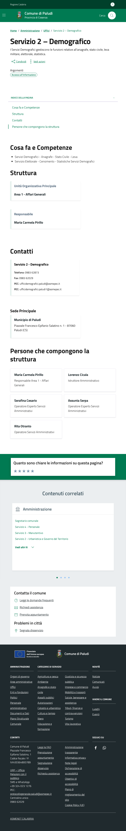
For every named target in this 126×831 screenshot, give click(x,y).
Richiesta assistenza (49, 773)
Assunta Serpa (78, 400)
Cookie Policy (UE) (74, 805)
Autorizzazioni (45, 703)
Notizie (96, 676)
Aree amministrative (21, 682)
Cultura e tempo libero (46, 716)
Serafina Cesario (25, 400)
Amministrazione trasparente (74, 749)
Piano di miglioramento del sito (75, 794)
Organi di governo (19, 676)
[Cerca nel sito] (112, 15)
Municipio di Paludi (27, 320)
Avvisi (95, 687)
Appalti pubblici (46, 697)
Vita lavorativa (73, 724)
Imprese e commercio (76, 687)
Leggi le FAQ (44, 747)
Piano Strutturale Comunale (19, 721)
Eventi (95, 714)
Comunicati (98, 682)
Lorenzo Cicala (78, 375)
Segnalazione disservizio (45, 765)
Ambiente (43, 682)
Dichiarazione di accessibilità (73, 770)
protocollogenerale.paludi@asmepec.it (31, 794)
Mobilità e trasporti (75, 692)
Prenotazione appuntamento (46, 755)
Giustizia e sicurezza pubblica (75, 679)
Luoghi (96, 709)
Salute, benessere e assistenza (75, 700)
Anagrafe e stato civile (47, 689)
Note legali (71, 763)
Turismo (69, 719)
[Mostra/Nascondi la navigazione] (4, 15)
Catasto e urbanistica (49, 708)
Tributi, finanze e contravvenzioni (74, 710)
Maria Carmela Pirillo (28, 222)
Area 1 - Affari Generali (30, 194)
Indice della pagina (22, 97)
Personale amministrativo (18, 705)
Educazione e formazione (45, 726)
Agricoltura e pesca (48, 676)
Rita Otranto (22, 426)
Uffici (13, 687)
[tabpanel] (63, 539)
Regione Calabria (18, 4)
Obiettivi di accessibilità (71, 781)
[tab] (57, 577)
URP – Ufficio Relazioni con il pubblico (18, 774)
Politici (13, 697)
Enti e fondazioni (19, 692)
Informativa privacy (75, 758)
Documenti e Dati (19, 713)
